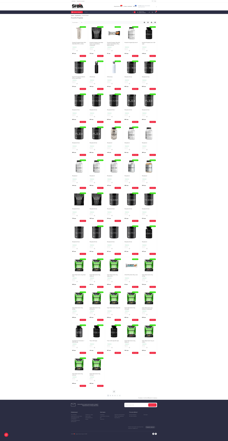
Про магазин (74, 414)
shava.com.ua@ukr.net (133, 428)
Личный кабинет (132, 414)
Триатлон (102, 419)
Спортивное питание (104, 416)
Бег (101, 417)
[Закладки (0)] (152, 12)
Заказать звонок (150, 427)
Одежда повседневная (119, 414)
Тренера (135, 6)
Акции (86, 419)
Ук (152, 1)
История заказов (133, 416)
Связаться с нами (89, 414)
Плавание (102, 414)
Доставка (73, 1)
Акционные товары (118, 6)
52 (81, 22)
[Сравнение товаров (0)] (149, 12)
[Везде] (132, 12)
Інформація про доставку (76, 416)
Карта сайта (88, 416)
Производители (89, 417)
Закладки (146, 414)
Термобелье (117, 417)
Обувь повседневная (119, 416)
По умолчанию (75, 22)
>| (119, 395)
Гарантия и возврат (81, 1)
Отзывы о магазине (127, 6)
